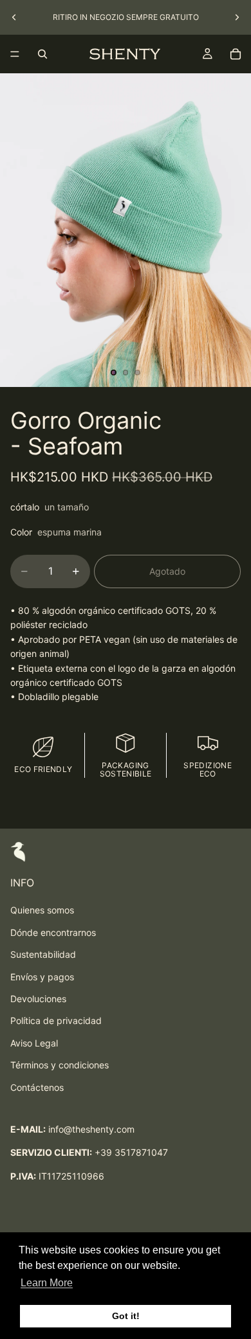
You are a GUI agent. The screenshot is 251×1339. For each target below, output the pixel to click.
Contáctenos (37, 1087)
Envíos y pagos (42, 976)
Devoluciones (38, 998)
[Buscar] (42, 54)
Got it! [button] (126, 1316)
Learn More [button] (47, 1282)
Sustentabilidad (43, 954)
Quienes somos (42, 909)
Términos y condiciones (59, 1064)
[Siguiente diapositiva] (237, 17)
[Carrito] (235, 54)
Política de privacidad (56, 1020)
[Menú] (15, 54)
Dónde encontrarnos (53, 932)
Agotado (167, 571)
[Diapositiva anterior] (14, 17)
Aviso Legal (34, 1043)
